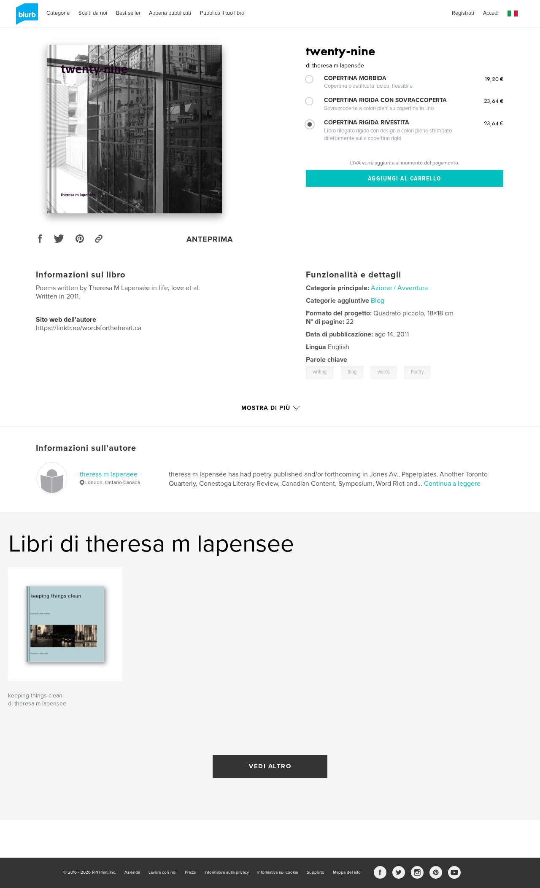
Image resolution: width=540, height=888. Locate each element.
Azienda (132, 872)
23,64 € (493, 101)
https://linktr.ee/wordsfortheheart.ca (88, 328)
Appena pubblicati (170, 13)
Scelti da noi (92, 13)
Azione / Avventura (399, 288)
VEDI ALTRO (270, 766)
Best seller (128, 13)
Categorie (58, 13)
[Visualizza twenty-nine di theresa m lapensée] (134, 129)
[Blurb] (26, 17)
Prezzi (190, 872)
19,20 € (493, 79)
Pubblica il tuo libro (222, 13)
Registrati (463, 13)
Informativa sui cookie (277, 872)
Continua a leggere (452, 483)
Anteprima (209, 239)
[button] (513, 13)
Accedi (491, 13)
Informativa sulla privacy (227, 872)
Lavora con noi (162, 872)
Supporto (315, 872)
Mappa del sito (347, 872)
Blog (377, 300)
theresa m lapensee (109, 474)
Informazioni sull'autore (86, 448)
